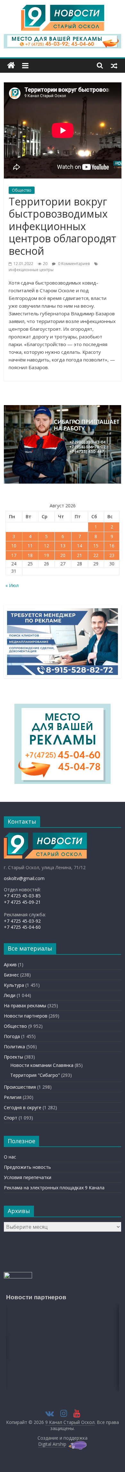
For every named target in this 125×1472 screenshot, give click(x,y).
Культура (14, 985)
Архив (10, 964)
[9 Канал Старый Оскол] (11, 65)
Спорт (10, 1118)
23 (111, 555)
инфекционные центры (31, 269)
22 (95, 555)
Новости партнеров (25, 1016)
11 (30, 546)
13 (62, 546)
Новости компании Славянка (41, 1065)
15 (95, 546)
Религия (12, 1097)
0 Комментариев (73, 263)
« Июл (12, 585)
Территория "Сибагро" (35, 1075)
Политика (14, 1047)
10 (13, 546)
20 (62, 555)
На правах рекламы (25, 1005)
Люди (9, 995)
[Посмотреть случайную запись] (114, 65)
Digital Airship (52, 1444)
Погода (12, 1036)
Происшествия (20, 1087)
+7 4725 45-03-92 (22, 921)
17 (13, 555)
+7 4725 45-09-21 (22, 902)
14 (79, 546)
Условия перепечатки (27, 1177)
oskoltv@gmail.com (24, 878)
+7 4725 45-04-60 (22, 927)
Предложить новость (27, 1167)
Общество (21, 190)
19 (46, 555)
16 (111, 546)
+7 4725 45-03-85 (22, 896)
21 (79, 555)
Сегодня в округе (22, 1107)
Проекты (13, 1057)
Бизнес (11, 975)
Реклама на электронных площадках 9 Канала (54, 1188)
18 (30, 555)
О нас (10, 1157)
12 (46, 546)
